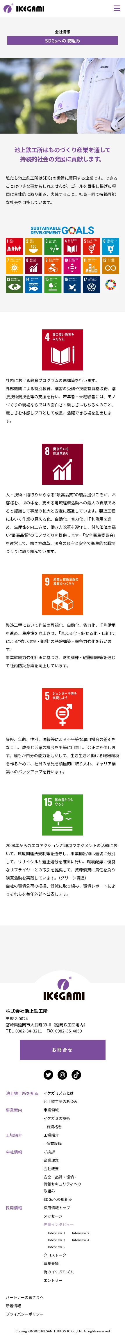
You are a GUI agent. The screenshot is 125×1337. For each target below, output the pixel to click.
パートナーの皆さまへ (25, 1297)
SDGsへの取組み (58, 1199)
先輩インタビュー (59, 1224)
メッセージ (53, 1216)
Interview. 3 (56, 1240)
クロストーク (55, 1255)
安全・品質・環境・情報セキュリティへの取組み (62, 1184)
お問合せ (62, 1050)
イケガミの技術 (57, 1118)
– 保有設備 (53, 1143)
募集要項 (51, 1263)
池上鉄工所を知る (22, 1093)
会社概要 (51, 1168)
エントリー (53, 1280)
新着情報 (13, 1305)
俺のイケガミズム (59, 1272)
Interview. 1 (56, 1233)
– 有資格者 (53, 1126)
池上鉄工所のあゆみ (61, 1101)
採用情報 (14, 1208)
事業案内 (14, 1110)
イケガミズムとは (59, 1093)
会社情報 (14, 1152)
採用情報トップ (57, 1207)
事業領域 (51, 1110)
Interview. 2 (80, 1233)
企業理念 (51, 1160)
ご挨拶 (49, 1152)
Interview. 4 (80, 1240)
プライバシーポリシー (25, 1314)
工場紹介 (14, 1135)
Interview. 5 (56, 1246)
